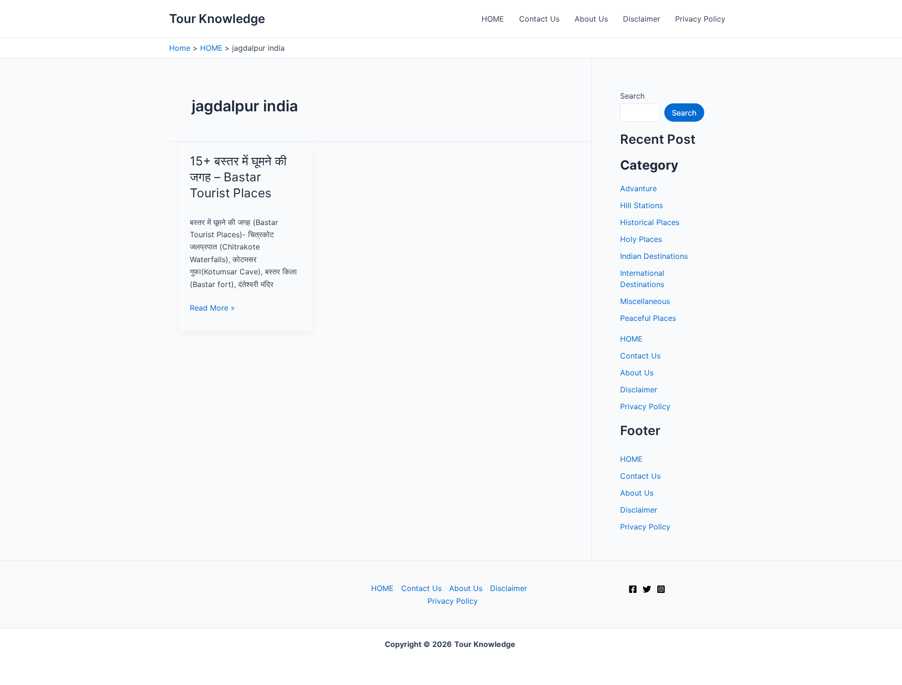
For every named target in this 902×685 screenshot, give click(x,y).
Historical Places (649, 222)
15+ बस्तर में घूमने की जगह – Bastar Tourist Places (238, 177)
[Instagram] (661, 589)
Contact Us (539, 18)
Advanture (638, 188)
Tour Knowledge (217, 18)
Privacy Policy (700, 18)
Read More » (212, 308)
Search (632, 96)
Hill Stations (641, 205)
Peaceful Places (648, 318)
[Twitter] (647, 589)
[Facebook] (633, 589)
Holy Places (641, 239)
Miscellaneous (645, 301)
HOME (493, 18)
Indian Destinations (654, 256)
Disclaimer (641, 18)
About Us (591, 18)
